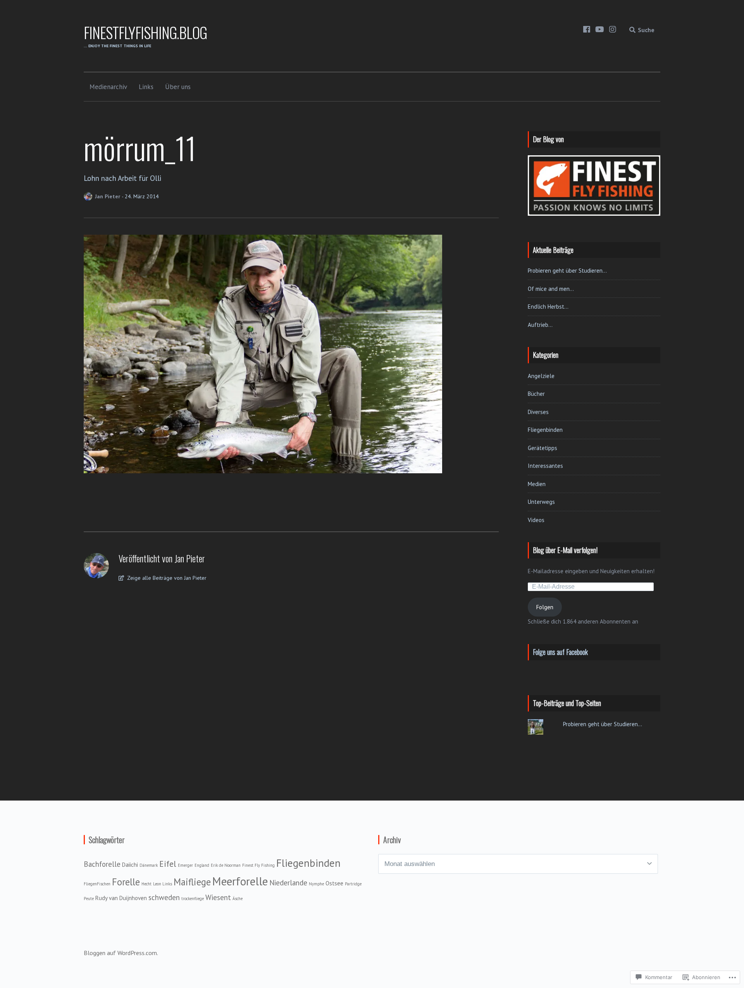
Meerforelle (240, 881)
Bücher (536, 393)
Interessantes (545, 465)
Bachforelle (102, 864)
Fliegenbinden (545, 429)
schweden (164, 897)
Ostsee (334, 883)
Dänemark (149, 865)
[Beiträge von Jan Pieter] (89, 196)
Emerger (185, 865)
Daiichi (130, 864)
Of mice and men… (551, 288)
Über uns (178, 86)
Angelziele (541, 376)
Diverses (538, 412)
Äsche (237, 898)
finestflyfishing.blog (145, 32)
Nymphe (316, 884)
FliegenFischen (97, 884)
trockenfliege (192, 898)
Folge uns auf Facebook (560, 652)
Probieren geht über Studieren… (567, 270)
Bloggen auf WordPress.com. (121, 953)
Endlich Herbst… (548, 306)
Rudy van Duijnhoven (121, 898)
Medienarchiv (108, 86)
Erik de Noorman (226, 865)
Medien (537, 484)
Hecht (146, 884)
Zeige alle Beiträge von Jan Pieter (166, 577)
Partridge (353, 884)
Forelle (126, 882)
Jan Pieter (108, 196)
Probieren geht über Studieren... (602, 724)
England (202, 865)
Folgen (544, 607)
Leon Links (162, 884)
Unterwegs (541, 501)
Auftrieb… (540, 324)
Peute (89, 898)
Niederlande (288, 882)
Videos (536, 520)
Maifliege (192, 882)
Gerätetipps (542, 448)
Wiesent (218, 897)
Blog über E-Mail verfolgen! (565, 550)
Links (146, 86)
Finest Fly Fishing (258, 865)
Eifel (167, 863)
